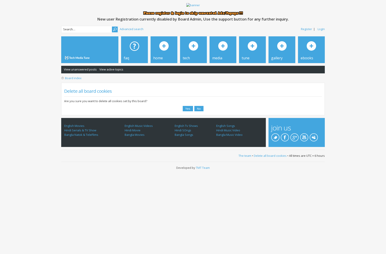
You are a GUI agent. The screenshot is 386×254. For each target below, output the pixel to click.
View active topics (111, 69)
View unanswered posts (80, 69)
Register (306, 29)
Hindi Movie (133, 130)
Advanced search (131, 29)
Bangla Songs (184, 135)
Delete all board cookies (270, 156)
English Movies (74, 126)
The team (245, 156)
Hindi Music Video (228, 130)
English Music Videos (139, 126)
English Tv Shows (186, 126)
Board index (73, 78)
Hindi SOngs (183, 130)
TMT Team (203, 168)
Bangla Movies (135, 135)
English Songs (225, 126)
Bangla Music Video (229, 135)
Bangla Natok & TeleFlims (81, 135)
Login (321, 29)
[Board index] (78, 57)
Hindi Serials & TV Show (80, 130)
